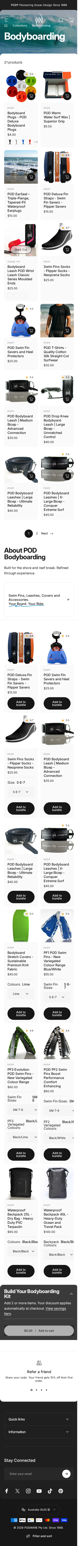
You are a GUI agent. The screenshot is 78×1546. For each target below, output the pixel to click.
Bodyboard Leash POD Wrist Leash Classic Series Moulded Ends (20, 275)
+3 (36, 142)
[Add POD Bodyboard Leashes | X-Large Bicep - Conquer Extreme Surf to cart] (67, 476)
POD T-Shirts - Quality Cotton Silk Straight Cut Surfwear (56, 354)
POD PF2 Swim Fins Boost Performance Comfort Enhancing (53, 1067)
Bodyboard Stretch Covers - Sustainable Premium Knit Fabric (19, 951)
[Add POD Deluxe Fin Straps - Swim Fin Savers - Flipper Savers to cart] (67, 177)
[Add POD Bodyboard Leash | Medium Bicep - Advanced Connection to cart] (31, 399)
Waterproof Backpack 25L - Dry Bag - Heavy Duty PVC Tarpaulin (19, 1209)
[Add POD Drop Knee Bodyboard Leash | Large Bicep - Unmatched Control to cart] (67, 399)
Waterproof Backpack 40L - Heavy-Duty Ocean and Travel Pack (54, 1209)
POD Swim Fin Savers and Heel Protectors (20, 352)
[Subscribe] (63, 1465)
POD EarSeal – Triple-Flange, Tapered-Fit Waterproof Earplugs (18, 202)
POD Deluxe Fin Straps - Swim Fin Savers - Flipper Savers (56, 200)
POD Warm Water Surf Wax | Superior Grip (57, 117)
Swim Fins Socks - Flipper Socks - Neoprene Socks (57, 271)
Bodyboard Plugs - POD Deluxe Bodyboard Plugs (17, 121)
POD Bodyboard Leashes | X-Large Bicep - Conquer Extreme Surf (56, 501)
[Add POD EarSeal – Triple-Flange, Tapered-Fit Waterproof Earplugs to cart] (31, 177)
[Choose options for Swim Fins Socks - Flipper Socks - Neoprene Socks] (67, 249)
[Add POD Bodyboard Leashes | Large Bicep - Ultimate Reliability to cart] (31, 476)
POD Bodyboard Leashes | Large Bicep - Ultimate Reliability (20, 499)
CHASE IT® (13, 261)
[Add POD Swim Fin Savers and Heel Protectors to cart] (31, 331)
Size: (16, 776)
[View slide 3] (39, 1381)
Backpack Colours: (59, 1234)
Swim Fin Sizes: (54, 977)
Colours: (18, 975)
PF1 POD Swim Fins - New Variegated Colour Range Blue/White (53, 951)
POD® (10, 108)
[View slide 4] (44, 1381)
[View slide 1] (29, 1381)
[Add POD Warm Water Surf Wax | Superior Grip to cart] (67, 96)
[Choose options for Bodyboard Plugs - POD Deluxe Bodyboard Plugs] (31, 96)
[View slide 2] (34, 1381)
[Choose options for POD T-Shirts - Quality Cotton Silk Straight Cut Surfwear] (67, 331)
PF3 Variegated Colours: (25, 1118)
